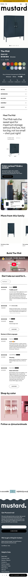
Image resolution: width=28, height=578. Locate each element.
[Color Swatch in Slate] (7, 203)
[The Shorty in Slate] (11, 231)
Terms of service (5, 571)
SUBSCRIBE (14, 531)
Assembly (3, 103)
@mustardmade (19, 424)
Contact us (4, 562)
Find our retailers (5, 564)
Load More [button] (14, 329)
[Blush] (11, 408)
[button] (5, 56)
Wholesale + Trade (5, 566)
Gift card (3, 569)
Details (3, 89)
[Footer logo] (14, 505)
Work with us (4, 568)
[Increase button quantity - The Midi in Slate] (6, 575)
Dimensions (4, 94)
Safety (3, 107)
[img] (4, 287)
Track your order (5, 558)
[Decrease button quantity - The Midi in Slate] (2, 575)
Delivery (3, 98)
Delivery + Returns (5, 560)
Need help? (4, 556)
